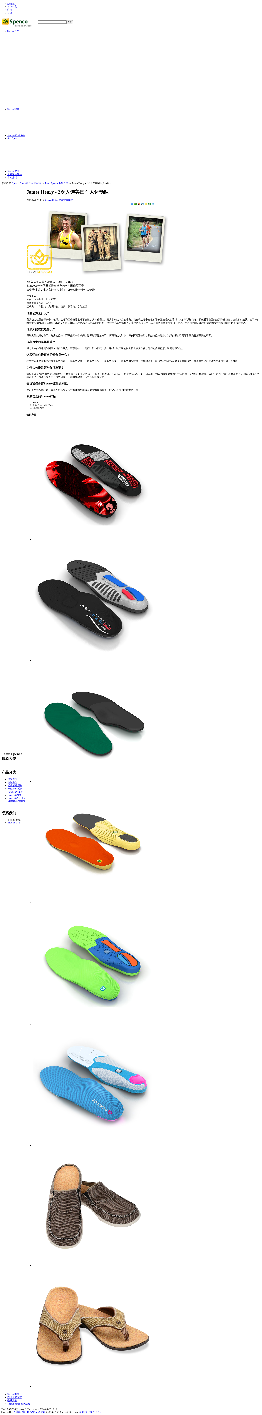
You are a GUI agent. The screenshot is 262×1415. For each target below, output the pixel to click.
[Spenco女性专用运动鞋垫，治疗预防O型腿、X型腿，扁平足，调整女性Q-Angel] (93, 1145)
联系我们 (12, 1400)
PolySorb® (18, 43)
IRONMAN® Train (23, 71)
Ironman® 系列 (21, 68)
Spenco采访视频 (23, 151)
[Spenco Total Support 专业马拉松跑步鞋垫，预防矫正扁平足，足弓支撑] (93, 660)
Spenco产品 (13, 31)
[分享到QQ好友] (142, 204)
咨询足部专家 (14, 1397)
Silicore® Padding (22, 106)
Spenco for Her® (21, 57)
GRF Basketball (21, 66)
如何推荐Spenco (23, 158)
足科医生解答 (14, 174)
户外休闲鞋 (19, 100)
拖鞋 (15, 94)
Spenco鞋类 (13, 109)
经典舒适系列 (20, 48)
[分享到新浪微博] (139, 204)
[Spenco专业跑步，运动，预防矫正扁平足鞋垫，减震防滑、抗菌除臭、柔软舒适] (93, 902)
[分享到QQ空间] (146, 204)
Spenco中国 (13, 1394)
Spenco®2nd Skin (22, 103)
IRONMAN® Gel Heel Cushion (29, 85)
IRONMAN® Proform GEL (27, 82)
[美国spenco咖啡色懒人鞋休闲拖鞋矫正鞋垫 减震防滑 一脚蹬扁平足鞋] (93, 1265)
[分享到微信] (135, 204)
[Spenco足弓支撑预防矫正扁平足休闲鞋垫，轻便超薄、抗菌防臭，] (93, 781)
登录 (9, 13)
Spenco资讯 (13, 171)
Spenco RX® (19, 51)
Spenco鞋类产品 (23, 165)
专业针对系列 (20, 54)
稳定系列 (18, 34)
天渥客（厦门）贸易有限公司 (29, 1412)
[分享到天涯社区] (153, 204)
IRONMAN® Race (22, 74)
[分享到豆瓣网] (149, 204)
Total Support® (20, 37)
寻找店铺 (12, 177)
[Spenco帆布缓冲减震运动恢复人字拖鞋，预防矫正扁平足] (93, 1386)
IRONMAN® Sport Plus (25, 80)
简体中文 (12, 6)
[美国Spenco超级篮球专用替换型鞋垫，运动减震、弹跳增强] (93, 539)
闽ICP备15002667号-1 (90, 1412)
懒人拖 (17, 97)
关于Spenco (13, 138)
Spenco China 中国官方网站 (26, 183)
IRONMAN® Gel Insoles (25, 77)
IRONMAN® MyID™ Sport (27, 88)
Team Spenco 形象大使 (56, 183)
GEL (15, 46)
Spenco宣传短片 (23, 144)
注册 (9, 9)
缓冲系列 (18, 40)
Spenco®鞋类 (20, 91)
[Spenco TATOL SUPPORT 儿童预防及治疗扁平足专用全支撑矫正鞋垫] (93, 1024)
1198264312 (14, 822)
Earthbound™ (20, 63)
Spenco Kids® (20, 60)
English (11, 3)
